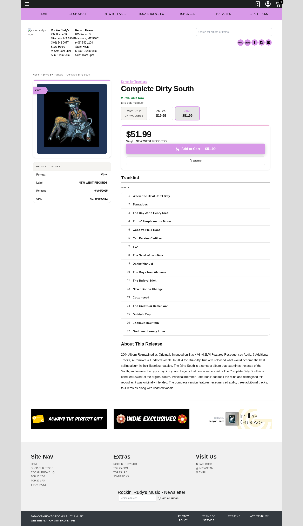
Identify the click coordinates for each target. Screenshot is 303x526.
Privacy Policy (183, 518)
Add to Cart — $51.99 (198, 149)
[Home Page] (38, 32)
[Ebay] (240, 42)
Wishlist (197, 160)
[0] (278, 5)
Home (36, 74)
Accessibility (259, 516)
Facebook (205, 464)
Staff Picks (259, 13)
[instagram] (261, 42)
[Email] (268, 42)
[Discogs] (247, 42)
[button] (79, 14)
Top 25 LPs (223, 13)
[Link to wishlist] (258, 4)
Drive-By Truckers (53, 74)
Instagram (205, 468)
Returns (234, 516)
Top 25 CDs (187, 13)
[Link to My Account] (268, 4)
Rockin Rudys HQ (151, 13)
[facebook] (254, 42)
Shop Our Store (42, 468)
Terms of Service (208, 518)
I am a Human (170, 498)
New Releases (115, 13)
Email (202, 472)
